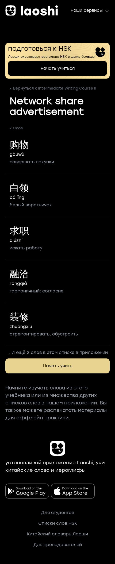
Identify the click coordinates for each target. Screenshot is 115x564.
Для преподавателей (57, 544)
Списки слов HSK (57, 523)
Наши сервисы (87, 10)
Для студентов (57, 512)
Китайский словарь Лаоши (57, 533)
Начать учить (57, 365)
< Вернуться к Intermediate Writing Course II (53, 88)
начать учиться (58, 68)
